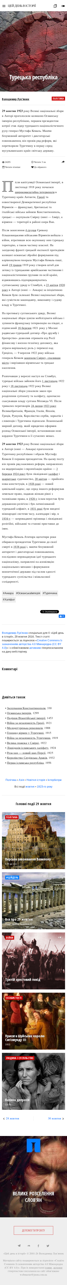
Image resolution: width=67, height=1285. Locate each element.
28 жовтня (12, 1118)
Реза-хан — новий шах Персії (26, 753)
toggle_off (63, 6)
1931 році (36, 508)
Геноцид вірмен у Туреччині (25, 733)
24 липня (37, 406)
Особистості (14, 998)
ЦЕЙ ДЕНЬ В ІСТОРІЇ (22, 5)
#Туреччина (50, 593)
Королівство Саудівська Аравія (27, 758)
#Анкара (8, 593)
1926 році (34, 484)
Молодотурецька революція (25, 728)
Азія (21, 780)
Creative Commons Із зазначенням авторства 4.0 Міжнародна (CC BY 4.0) (32, 644)
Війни (9, 937)
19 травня (15, 265)
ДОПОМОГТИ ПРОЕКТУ (33, 1230)
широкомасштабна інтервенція (34, 192)
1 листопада (49, 381)
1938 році (19, 547)
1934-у (6, 518)
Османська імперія (19, 713)
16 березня (25, 328)
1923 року (49, 406)
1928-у (33, 499)
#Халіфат (9, 599)
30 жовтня (54, 1118)
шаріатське (9, 479)
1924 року (19, 474)
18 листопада (19, 386)
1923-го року (44, 786)
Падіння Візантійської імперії (26, 718)
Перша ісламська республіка (25, 763)
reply (63, 162)
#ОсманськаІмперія (28, 593)
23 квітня (52, 285)
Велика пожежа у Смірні (23, 743)
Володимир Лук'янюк (15, 99)
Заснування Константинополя (26, 708)
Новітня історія (36, 780)
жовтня (30, 786)
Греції (41, 197)
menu (4, 6)
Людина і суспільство (19, 1058)
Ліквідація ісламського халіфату (27, 748)
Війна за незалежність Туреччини (28, 738)
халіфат (53, 474)
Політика (58, 98)
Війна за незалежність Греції (25, 723)
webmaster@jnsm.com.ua (33, 1274)
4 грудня (30, 230)
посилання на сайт (34, 1271)
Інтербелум (54, 780)
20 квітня (41, 479)
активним (35, 647)
